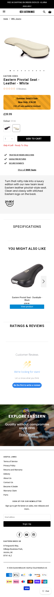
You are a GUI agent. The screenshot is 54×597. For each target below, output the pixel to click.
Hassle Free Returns (17, 159)
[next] (43, 281)
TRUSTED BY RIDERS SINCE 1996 (21, 155)
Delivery (6, 474)
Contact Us (8, 482)
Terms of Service (10, 461)
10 (43, 70)
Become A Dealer (10, 486)
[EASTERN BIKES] (27, 12)
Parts (5, 495)
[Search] (44, 12)
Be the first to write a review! (27, 385)
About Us (7, 478)
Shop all (27, 170)
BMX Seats (16, 18)
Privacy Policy (9, 465)
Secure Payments (16, 163)
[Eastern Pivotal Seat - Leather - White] (27, 45)
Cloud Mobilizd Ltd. (40, 568)
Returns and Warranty (12, 470)
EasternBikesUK (19, 568)
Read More (27, 434)
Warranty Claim (10, 491)
